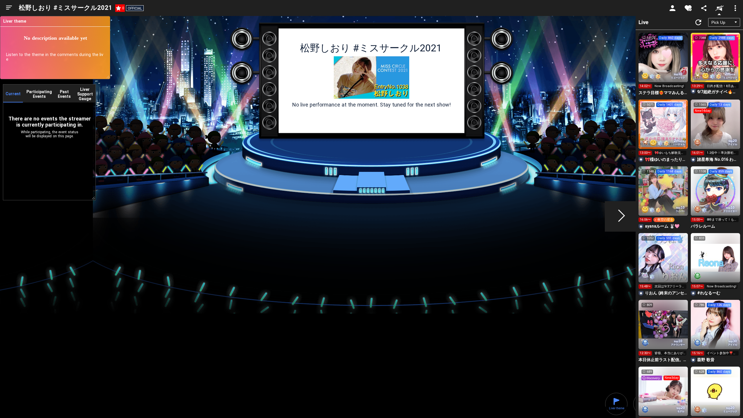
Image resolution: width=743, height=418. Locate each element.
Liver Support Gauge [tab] (85, 94)
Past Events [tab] (64, 94)
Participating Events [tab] (39, 94)
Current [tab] (13, 93)
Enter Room (663, 63)
